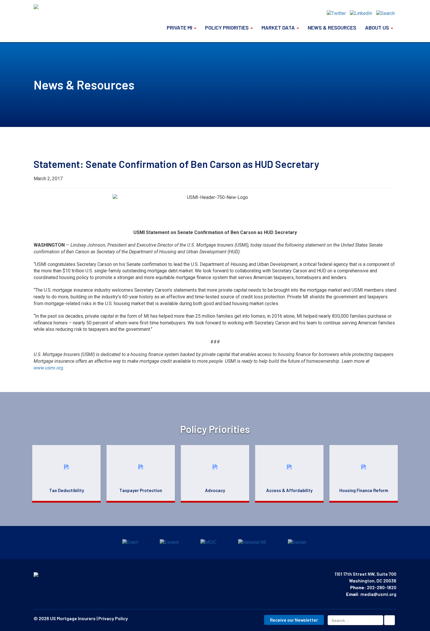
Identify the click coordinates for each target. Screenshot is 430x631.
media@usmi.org (378, 594)
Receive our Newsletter (294, 620)
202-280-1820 (381, 587)
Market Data (279, 27)
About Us (377, 27)
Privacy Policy (113, 618)
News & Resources (332, 27)
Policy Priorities (227, 27)
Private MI (180, 27)
